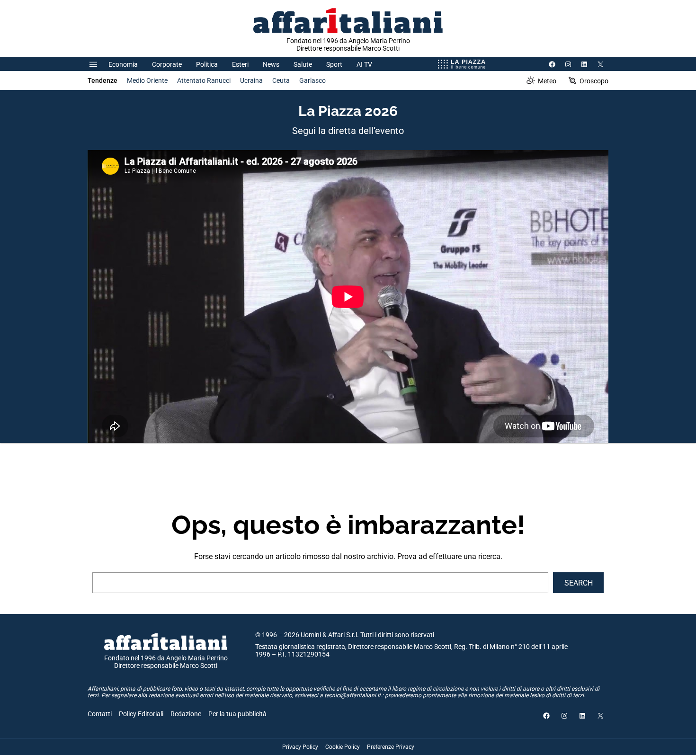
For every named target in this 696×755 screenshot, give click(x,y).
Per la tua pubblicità (237, 714)
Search (578, 582)
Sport (334, 64)
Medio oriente (147, 80)
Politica (207, 64)
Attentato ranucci (204, 80)
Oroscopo (594, 81)
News (271, 64)
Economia (123, 64)
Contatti (100, 714)
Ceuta (281, 80)
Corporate (167, 64)
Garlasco (312, 80)
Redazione (185, 714)
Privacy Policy (300, 747)
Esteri (240, 64)
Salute (303, 64)
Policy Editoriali (141, 714)
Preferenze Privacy (390, 747)
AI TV (364, 64)
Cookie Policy (342, 747)
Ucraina (251, 80)
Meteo (547, 81)
